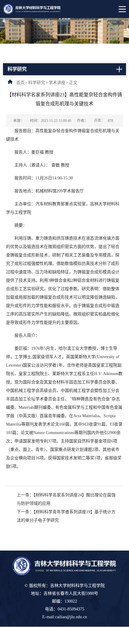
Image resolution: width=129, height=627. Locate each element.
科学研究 (36, 82)
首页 (20, 82)
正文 (73, 82)
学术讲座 (57, 82)
